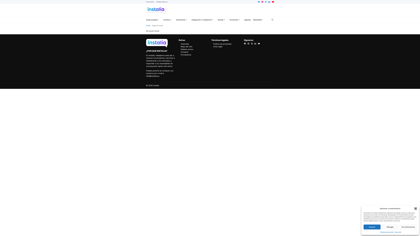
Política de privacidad (387, 232)
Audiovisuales (152, 20)
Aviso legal (398, 232)
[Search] (272, 19)
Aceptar (372, 227)
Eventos (167, 20)
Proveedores (186, 55)
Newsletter (150, 2)
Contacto (184, 52)
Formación (234, 20)
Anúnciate (185, 44)
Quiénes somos (187, 49)
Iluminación (181, 20)
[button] (416, 208)
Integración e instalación (202, 20)
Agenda (247, 20)
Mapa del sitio (186, 46)
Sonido (221, 20)
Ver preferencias (408, 227)
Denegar (390, 227)
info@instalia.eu (161, 2)
